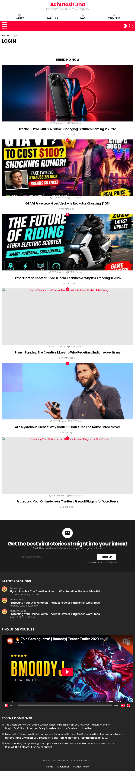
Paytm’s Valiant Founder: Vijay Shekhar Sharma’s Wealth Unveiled (48, 728)
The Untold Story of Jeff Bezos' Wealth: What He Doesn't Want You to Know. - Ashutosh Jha (56, 724)
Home (49, 766)
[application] (67, 672)
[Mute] (123, 705)
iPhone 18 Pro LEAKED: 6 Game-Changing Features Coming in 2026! (67, 129)
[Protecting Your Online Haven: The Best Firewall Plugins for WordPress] (67, 465)
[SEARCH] (131, 25)
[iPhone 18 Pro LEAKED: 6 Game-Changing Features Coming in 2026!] (67, 93)
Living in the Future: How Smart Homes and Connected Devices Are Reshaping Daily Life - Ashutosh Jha (63, 734)
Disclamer (63, 766)
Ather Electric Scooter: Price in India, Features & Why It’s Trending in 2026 (67, 278)
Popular (52, 18)
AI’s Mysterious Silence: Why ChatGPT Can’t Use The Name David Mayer (67, 427)
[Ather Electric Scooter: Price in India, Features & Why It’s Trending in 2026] (67, 242)
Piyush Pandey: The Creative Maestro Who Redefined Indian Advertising (67, 352)
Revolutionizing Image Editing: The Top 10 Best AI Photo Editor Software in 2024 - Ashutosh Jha (58, 743)
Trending (114, 18)
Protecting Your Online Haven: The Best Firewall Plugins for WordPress (67, 501)
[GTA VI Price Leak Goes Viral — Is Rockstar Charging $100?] (67, 167)
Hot (83, 18)
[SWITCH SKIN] (125, 25)
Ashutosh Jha (67, 4)
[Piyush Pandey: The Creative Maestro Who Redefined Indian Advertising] (67, 316)
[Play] (6, 705)
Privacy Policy (81, 766)
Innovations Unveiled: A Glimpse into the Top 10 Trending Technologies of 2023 (56, 738)
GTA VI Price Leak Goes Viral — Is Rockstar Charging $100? (67, 203)
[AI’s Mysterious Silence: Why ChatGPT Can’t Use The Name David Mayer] (67, 391)
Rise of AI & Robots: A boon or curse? (28, 747)
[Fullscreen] (128, 705)
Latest (19, 18)
